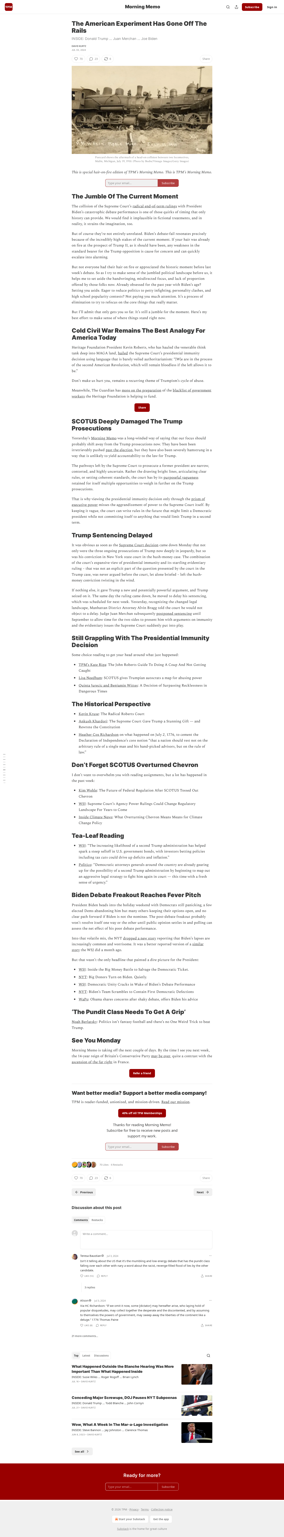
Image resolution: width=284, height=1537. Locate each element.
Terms (145, 1509)
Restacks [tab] (97, 1220)
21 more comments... (85, 1336)
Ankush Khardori (93, 721)
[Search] (228, 7)
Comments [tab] (81, 1220)
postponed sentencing (174, 614)
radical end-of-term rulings (155, 206)
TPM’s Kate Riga (92, 665)
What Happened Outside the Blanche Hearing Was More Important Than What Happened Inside (123, 1369)
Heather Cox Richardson (99, 735)
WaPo (83, 999)
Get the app (161, 1519)
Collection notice (162, 1509)
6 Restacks (117, 1164)
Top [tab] (76, 1355)
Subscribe (252, 7)
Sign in (272, 7)
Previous (86, 1192)
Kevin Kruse (89, 714)
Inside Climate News (95, 817)
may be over (160, 1056)
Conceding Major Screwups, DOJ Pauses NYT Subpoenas (124, 1397)
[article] (142, 1376)
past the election (119, 450)
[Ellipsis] (210, 1256)
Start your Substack (132, 1519)
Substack (123, 1529)
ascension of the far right (92, 1062)
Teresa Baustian (90, 1256)
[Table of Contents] (4, 768)
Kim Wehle (88, 790)
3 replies (90, 1287)
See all (79, 1451)
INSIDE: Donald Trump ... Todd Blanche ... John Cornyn (108, 1403)
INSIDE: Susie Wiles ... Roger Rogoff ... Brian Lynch (105, 1377)
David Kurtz (79, 46)
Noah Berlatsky (84, 1022)
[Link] (66, 196)
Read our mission (175, 1102)
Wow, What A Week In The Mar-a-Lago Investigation (120, 1424)
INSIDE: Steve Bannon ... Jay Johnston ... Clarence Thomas (110, 1430)
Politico (85, 865)
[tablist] (88, 1220)
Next (200, 1192)
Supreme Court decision (138, 545)
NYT (83, 977)
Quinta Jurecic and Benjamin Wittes (108, 685)
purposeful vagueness (180, 477)
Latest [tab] (86, 1355)
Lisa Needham (90, 678)
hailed (123, 353)
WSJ (82, 804)
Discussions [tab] (101, 1355)
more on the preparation (141, 390)
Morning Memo (103, 438)
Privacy (134, 1509)
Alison (84, 1300)
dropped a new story (139, 938)
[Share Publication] (236, 7)
